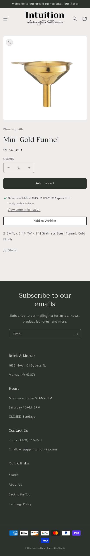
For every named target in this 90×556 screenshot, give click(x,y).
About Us (15, 484)
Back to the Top (20, 494)
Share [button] (12, 250)
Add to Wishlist (45, 221)
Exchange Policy (20, 504)
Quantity (8, 158)
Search (14, 475)
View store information (24, 210)
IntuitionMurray (40, 548)
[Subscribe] (76, 334)
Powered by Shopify (56, 548)
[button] (5, 18)
